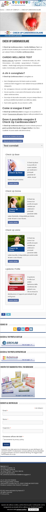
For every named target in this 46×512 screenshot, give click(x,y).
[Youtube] (27, 329)
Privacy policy (4, 494)
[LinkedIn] (23, 329)
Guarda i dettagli (13, 183)
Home (2, 10)
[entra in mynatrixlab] (18, 358)
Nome (5, 419)
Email (5, 410)
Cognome (7, 428)
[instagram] (31, 329)
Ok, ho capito (33, 509)
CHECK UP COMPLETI (12, 10)
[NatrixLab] (23, 3)
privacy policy (19, 439)
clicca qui (12, 454)
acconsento (8, 439)
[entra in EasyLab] (18, 343)
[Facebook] (19, 329)
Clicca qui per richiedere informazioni (13, 136)
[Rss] (15, 329)
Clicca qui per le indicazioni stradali (13, 141)
